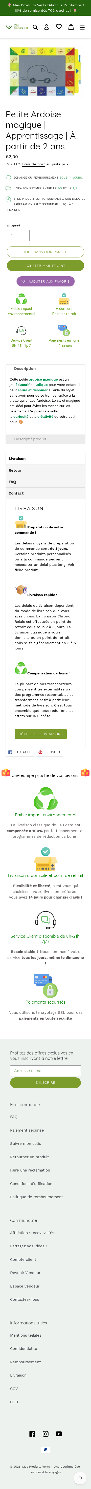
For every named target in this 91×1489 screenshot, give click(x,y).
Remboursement (25, 1362)
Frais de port (33, 164)
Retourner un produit (29, 1157)
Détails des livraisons (41, 734)
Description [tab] (25, 368)
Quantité (13, 226)
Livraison (17, 458)
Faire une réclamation (30, 1170)
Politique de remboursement (36, 1197)
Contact (16, 493)
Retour (15, 470)
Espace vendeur (24, 1286)
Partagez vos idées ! (28, 1246)
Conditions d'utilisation (31, 1183)
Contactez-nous (24, 1299)
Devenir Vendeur (25, 1272)
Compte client (23, 1259)
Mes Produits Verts (36, 1466)
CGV (14, 1388)
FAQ (12, 482)
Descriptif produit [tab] (30, 439)
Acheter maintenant (46, 266)
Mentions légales (25, 1335)
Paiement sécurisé (27, 1130)
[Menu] (82, 27)
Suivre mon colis (25, 1143)
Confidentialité (23, 1348)
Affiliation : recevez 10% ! (33, 1233)
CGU (14, 1402)
